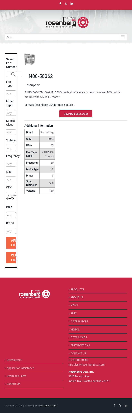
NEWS (74, 305)
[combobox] (11, 93)
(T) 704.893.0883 (78, 360)
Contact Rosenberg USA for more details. (49, 105)
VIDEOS (75, 329)
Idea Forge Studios (48, 405)
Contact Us (13, 384)
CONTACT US (78, 353)
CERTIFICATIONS (80, 345)
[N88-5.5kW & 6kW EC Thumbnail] (49, 59)
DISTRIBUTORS (79, 321)
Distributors (14, 360)
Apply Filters (13, 243)
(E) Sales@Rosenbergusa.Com (87, 364)
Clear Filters (13, 258)
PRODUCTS (77, 289)
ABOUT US (77, 297)
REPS (74, 313)
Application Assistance (20, 368)
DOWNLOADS (79, 337)
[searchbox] (21, 93)
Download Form (16, 376)
